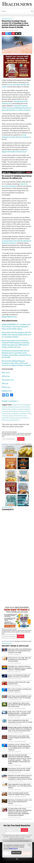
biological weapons (14, 407)
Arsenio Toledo (14, 30)
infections (20, 411)
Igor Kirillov (12, 411)
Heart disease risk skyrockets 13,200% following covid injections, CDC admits (19, 769)
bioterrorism (25, 407)
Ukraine (11, 418)
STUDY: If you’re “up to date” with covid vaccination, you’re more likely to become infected (19, 659)
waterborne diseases (22, 418)
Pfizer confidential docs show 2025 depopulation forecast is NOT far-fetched (20, 721)
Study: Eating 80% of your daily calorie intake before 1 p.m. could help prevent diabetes (20, 786)
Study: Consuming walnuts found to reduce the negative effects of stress (19, 793)
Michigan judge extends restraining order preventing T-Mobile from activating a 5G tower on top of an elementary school (20, 729)
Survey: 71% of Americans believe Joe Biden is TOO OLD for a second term (19, 676)
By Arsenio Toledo (19, 732)
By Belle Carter (18, 692)
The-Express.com (8, 380)
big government (17, 405)
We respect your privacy (23, 839)
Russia (11, 416)
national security (25, 413)
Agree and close (16, 852)
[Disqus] (17, 535)
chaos (9, 409)
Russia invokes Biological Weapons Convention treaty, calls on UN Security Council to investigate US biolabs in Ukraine (16, 363)
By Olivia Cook (18, 685)
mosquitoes (15, 413)
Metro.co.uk (6, 372)
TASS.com (5, 383)
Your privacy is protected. (8, 444)
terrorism (5, 418)
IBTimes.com (6, 387)
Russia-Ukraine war (20, 416)
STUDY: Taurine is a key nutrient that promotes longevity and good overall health (19, 737)
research (5, 416)
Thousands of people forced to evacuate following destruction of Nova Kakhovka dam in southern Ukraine (16, 108)
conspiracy (21, 409)
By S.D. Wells (18, 817)
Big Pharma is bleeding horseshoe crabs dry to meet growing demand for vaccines (20, 801)
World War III (15, 420)
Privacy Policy (13, 849)
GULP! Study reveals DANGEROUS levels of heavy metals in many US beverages (19, 697)
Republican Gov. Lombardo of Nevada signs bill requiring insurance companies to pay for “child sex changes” (20, 668)
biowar (4, 409)
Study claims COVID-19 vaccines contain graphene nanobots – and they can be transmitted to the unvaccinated (19, 713)
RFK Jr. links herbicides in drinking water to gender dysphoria (20, 690)
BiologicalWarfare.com (9, 317)
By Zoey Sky (17, 717)
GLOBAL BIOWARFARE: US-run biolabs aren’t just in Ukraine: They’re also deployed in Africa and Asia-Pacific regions (16, 327)
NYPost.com (6, 376)
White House (6, 420)
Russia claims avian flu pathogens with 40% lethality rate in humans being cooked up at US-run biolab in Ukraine (16, 335)
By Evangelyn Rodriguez (20, 708)
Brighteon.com (7, 391)
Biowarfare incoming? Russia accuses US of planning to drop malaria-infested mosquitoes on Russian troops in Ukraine (20, 777)
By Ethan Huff (18, 654)
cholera (14, 409)
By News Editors (18, 805)
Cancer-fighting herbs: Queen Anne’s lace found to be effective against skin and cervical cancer (19, 704)
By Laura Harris (18, 678)
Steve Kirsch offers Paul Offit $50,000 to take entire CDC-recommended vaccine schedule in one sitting (20, 650)
